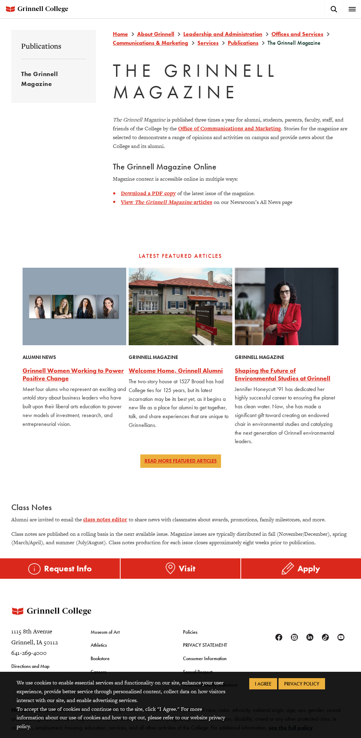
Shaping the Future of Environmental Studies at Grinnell (282, 374)
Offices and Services (297, 34)
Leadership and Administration (222, 34)
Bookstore (100, 658)
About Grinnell (155, 34)
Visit (187, 568)
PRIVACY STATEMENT (205, 645)
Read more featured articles (181, 461)
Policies (190, 632)
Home (120, 34)
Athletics (99, 645)
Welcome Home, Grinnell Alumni (176, 370)
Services (208, 42)
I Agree (263, 684)
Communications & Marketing (150, 42)
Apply (309, 568)
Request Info (68, 568)
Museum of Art (105, 632)
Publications (41, 46)
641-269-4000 (29, 653)
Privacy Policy (301, 684)
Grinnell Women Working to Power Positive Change (73, 374)
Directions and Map (30, 666)
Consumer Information (205, 658)
